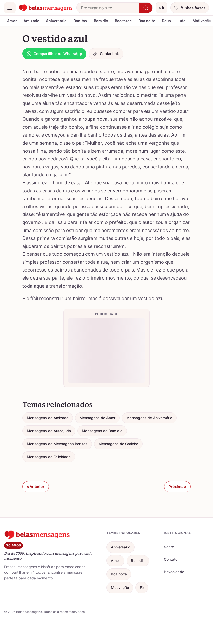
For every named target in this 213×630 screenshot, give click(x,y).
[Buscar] (145, 8)
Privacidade (174, 572)
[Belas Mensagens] (46, 7)
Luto (182, 20)
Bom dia (101, 20)
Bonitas (80, 20)
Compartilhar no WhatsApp (58, 53)
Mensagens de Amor (97, 418)
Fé (142, 587)
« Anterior (35, 486)
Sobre (169, 547)
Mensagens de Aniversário (149, 418)
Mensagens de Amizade (48, 418)
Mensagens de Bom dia (102, 431)
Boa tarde (123, 20)
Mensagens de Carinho (118, 444)
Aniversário (56, 20)
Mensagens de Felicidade (49, 457)
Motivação (120, 587)
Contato (170, 559)
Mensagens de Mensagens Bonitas (57, 444)
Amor (12, 20)
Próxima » (177, 486)
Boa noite (146, 20)
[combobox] (108, 8)
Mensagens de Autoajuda (49, 431)
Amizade (31, 20)
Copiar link (109, 53)
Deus (166, 20)
